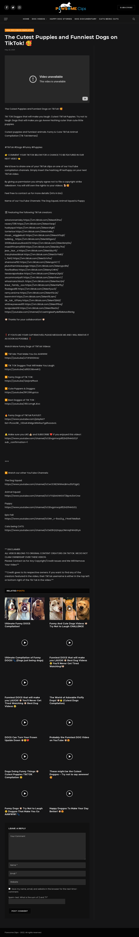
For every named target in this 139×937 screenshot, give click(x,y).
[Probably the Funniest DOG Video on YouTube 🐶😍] (69, 722)
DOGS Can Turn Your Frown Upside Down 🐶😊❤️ (21, 739)
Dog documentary (85, 19)
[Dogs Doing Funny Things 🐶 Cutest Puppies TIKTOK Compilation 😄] (25, 756)
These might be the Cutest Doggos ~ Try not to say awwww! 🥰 (69, 774)
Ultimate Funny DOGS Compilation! (17, 625)
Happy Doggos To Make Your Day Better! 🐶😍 (69, 810)
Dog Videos (38, 19)
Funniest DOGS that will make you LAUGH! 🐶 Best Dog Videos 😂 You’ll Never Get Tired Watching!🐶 (68, 662)
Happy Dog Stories (61, 19)
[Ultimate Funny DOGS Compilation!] (25, 608)
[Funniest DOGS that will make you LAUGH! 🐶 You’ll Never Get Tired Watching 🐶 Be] (25, 683)
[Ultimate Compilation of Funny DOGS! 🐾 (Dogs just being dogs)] (25, 642)
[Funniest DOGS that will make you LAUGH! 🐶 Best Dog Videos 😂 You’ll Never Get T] (69, 642)
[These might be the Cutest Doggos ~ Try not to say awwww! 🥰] (69, 756)
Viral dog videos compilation (19, 30)
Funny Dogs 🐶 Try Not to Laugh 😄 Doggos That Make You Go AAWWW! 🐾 (24, 811)
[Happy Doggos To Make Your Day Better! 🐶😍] (69, 793)
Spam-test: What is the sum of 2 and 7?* (28, 897)
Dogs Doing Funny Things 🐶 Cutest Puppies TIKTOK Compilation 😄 (22, 774)
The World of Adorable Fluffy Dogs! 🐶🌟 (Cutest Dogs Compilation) (67, 700)
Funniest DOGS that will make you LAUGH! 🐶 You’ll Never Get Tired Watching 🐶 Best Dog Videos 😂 (23, 702)
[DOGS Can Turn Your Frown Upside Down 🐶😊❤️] (25, 722)
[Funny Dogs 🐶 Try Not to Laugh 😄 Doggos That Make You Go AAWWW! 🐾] (25, 793)
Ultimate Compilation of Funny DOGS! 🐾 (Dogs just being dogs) (24, 659)
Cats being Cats (109, 19)
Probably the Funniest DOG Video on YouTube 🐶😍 (69, 739)
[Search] (133, 19)
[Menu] (6, 19)
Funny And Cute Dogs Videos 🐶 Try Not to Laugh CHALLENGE (68, 625)
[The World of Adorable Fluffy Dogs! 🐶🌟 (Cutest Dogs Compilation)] (69, 683)
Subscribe (126, 7)
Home (26, 19)
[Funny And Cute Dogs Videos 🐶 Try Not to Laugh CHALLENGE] (69, 608)
